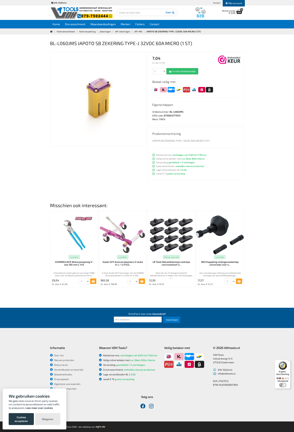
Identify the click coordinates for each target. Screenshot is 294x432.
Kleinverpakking (87, 31)
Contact (216, 3)
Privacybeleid (61, 379)
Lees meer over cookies (39, 407)
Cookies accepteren (21, 419)
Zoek (169, 12)
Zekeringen (105, 31)
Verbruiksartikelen (66, 31)
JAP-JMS (138, 31)
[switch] (282, 385)
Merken (125, 24)
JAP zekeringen (122, 31)
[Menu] (289, 362)
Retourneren (61, 364)
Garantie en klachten (65, 388)
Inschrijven (172, 319)
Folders (140, 24)
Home (56, 24)
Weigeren (47, 419)
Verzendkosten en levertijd (68, 369)
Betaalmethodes (63, 374)
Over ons (59, 355)
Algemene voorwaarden (67, 383)
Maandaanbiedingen (103, 24)
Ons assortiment (75, 24)
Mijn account (235, 3)
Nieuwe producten (64, 360)
